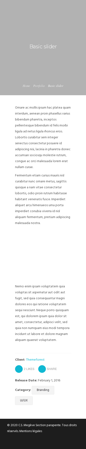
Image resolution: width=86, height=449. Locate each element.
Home (26, 86)
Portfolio (39, 86)
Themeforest (35, 360)
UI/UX (24, 400)
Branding (43, 390)
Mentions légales (30, 431)
